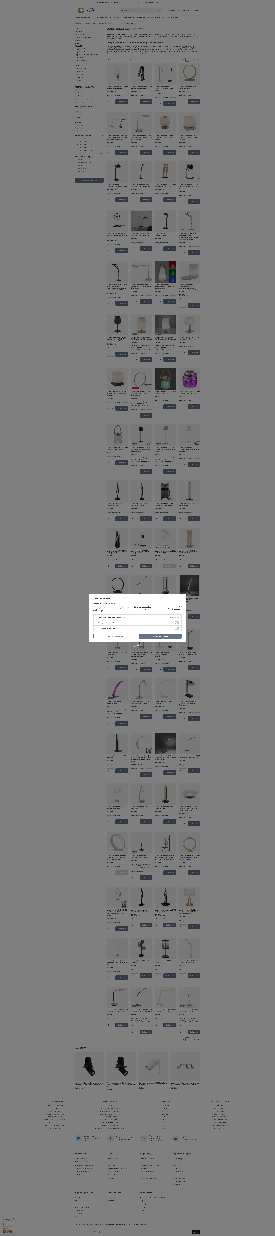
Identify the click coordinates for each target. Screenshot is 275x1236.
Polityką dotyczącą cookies (142, 607)
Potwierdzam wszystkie (160, 636)
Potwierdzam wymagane (115, 636)
